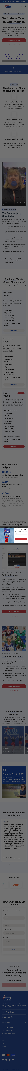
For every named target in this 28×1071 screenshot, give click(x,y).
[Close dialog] (26, 528)
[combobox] (15, 536)
